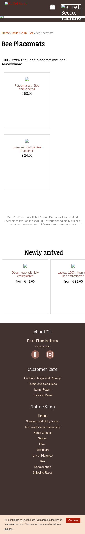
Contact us (42, 346)
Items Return (42, 389)
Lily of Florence (42, 455)
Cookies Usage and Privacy (42, 378)
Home (6, 33)
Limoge (42, 415)
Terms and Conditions (42, 384)
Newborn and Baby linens (42, 421)
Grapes (42, 438)
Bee (31, 33)
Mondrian (42, 450)
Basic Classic (43, 432)
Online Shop (19, 33)
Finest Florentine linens (42, 340)
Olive (42, 444)
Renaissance (42, 467)
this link (9, 528)
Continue (73, 520)
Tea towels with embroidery (42, 427)
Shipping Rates (43, 395)
